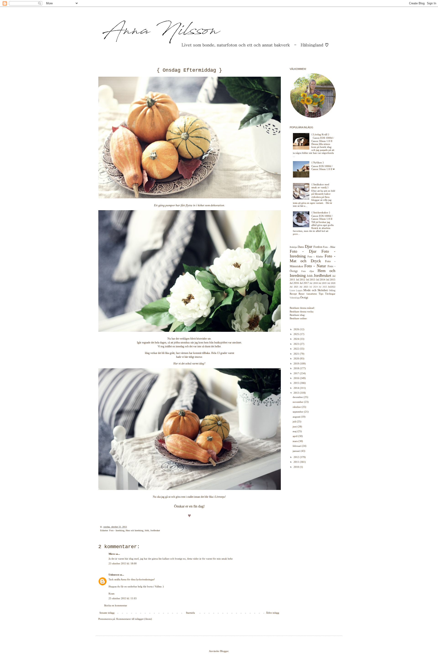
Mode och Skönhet (315, 290)
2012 (297, 457)
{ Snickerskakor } (320, 212)
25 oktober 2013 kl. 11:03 (123, 598)
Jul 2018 (314, 283)
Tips (321, 293)
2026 (297, 329)
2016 (297, 378)
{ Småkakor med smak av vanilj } (320, 186)
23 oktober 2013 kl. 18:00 (123, 563)
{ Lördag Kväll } (320, 134)
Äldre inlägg (272, 612)
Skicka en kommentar (115, 605)
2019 (297, 363)
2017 (297, 373)
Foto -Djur (307, 271)
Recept (293, 293)
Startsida (190, 612)
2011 (297, 462)
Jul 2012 (300, 279)
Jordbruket (155, 530)
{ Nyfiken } (317, 162)
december (298, 397)
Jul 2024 (313, 287)
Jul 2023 (304, 286)
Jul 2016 (294, 283)
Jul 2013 (310, 279)
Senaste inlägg (107, 612)
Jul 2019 (322, 283)
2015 (297, 383)
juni (295, 426)
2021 (297, 353)
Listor (292, 290)
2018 (297, 368)
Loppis (299, 290)
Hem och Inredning (134, 530)
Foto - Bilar (329, 247)
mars (295, 441)
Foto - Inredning (116, 530)
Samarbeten (311, 294)
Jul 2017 (304, 283)
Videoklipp (295, 298)
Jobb (147, 530)
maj (295, 431)
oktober (297, 407)
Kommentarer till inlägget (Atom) (134, 619)
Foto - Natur (315, 266)
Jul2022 (331, 286)
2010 (297, 467)
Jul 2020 (331, 283)
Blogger (224, 651)
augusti (297, 416)
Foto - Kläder (315, 256)
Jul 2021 (294, 286)
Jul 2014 (321, 279)
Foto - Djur (303, 251)
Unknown (114, 574)
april (295, 436)
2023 (297, 344)
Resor (302, 293)
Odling (332, 290)
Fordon (317, 247)
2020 (297, 358)
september (298, 411)
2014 (297, 388)
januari (297, 451)
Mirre (112, 553)
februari (297, 446)
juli (295, 421)
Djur (308, 246)
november (298, 401)
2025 (297, 334)
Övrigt (304, 297)
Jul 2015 (331, 279)
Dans (301, 247)
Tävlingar (330, 293)
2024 (297, 339)
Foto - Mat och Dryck (312, 258)
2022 (297, 348)
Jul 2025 (323, 287)
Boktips (293, 247)
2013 (297, 392)
